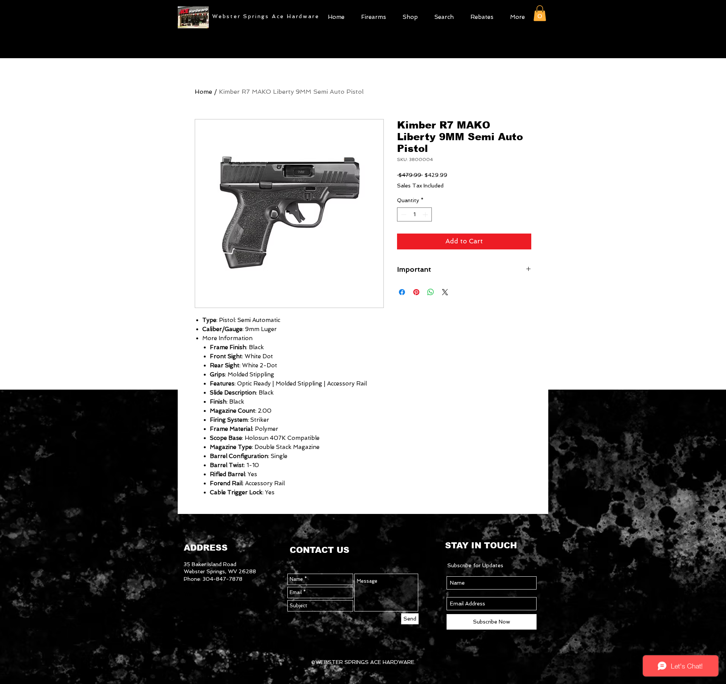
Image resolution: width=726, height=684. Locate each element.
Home (203, 91)
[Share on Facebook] (401, 292)
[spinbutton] (414, 214)
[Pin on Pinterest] (416, 292)
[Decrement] (403, 214)
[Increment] (426, 214)
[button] (410, 16)
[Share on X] (445, 292)
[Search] (540, 34)
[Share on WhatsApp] (430, 292)
